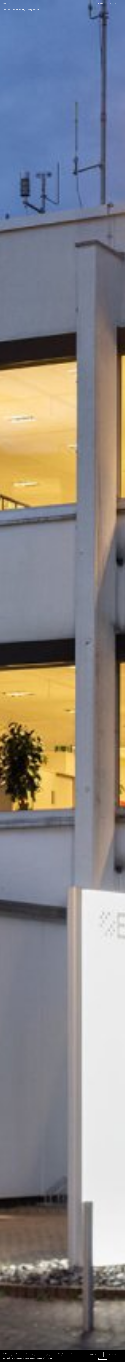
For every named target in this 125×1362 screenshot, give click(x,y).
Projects (6, 9)
